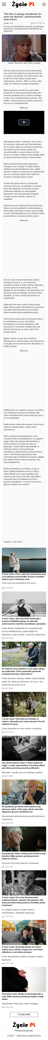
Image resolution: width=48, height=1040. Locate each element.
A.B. (11, 23)
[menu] (4, 4)
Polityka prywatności (24, 1031)
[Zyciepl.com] (23, 4)
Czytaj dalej (24, 1014)
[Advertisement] (24, 248)
